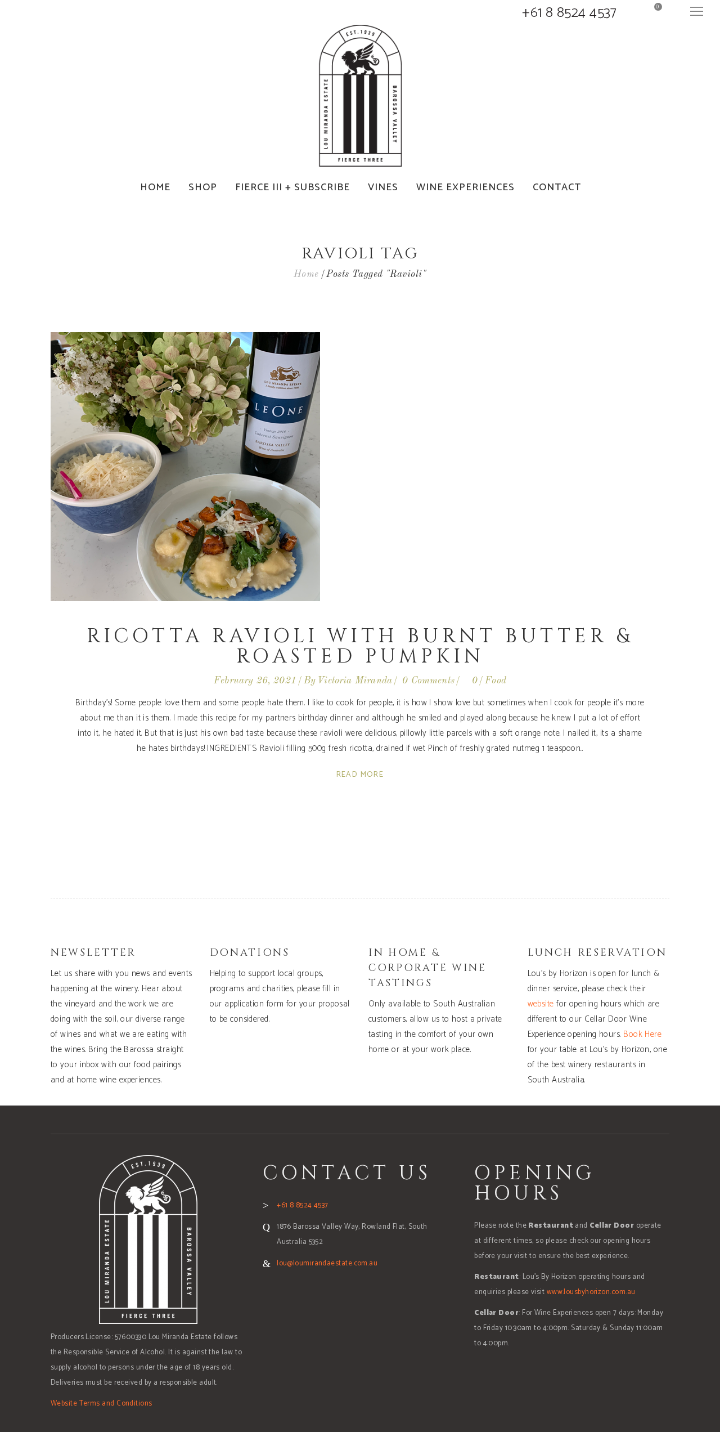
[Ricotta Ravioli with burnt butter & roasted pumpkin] (185, 466)
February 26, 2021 (255, 681)
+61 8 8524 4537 (569, 13)
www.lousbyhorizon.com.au (591, 1292)
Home (306, 274)
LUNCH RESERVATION (597, 953)
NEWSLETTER (93, 953)
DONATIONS (250, 953)
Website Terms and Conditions (101, 1403)
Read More (360, 774)
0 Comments (428, 681)
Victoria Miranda (354, 681)
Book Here (642, 1034)
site (548, 1004)
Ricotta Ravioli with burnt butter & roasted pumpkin (360, 646)
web (535, 1004)
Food (495, 681)
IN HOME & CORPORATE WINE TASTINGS (427, 968)
